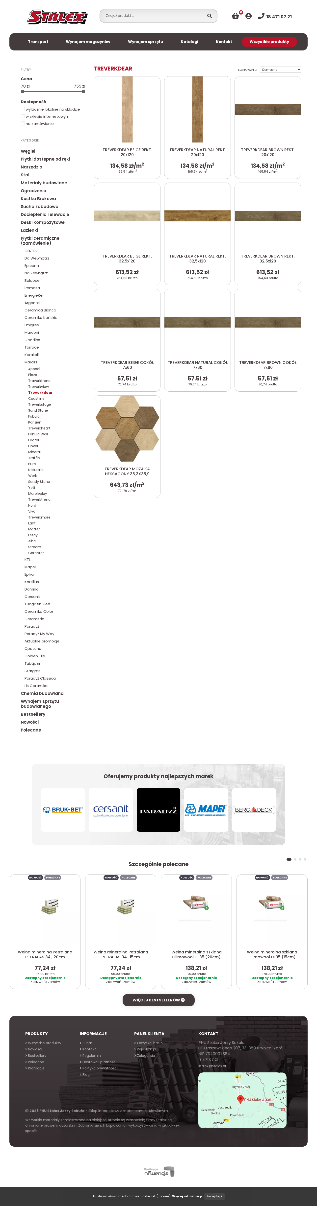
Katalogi (189, 41)
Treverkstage (39, 404)
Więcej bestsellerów (156, 1000)
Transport (38, 41)
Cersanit (32, 596)
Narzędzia (31, 167)
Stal (25, 175)
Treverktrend (39, 499)
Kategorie (30, 140)
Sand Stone (38, 410)
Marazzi (31, 362)
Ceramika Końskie (41, 317)
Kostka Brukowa (38, 199)
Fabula (34, 416)
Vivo (31, 511)
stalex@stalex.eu (212, 1066)
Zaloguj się (145, 1055)
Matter (34, 529)
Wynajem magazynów (88, 41)
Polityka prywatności (99, 1068)
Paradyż (32, 626)
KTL (27, 559)
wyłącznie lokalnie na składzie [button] (52, 109)
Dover (33, 446)
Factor (33, 440)
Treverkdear (40, 392)
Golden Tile (35, 656)
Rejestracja (146, 1049)
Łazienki (29, 230)
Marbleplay (37, 493)
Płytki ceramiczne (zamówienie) (40, 240)
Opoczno (33, 648)
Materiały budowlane (44, 183)
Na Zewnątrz (36, 273)
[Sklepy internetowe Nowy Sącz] (158, 1171)
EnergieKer (34, 295)
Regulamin (91, 1055)
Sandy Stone (39, 481)
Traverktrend (39, 380)
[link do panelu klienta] (248, 16)
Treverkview (38, 386)
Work (32, 475)
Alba (32, 541)
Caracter (36, 552)
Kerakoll (32, 354)
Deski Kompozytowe (43, 222)
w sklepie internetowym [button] (47, 116)
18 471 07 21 (208, 1059)
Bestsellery (33, 714)
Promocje (36, 1068)
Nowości (30, 722)
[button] (289, 859)
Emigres (32, 325)
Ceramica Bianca (40, 310)
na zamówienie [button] (39, 123)
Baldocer (33, 280)
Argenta (32, 302)
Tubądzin (33, 663)
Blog (85, 1074)
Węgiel (28, 151)
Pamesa (32, 287)
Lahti (32, 523)
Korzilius (32, 581)
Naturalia (36, 469)
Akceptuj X (214, 1196)
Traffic (34, 457)
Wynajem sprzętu (145, 41)
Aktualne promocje (42, 641)
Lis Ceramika (36, 685)
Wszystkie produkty (269, 41)
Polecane (31, 730)
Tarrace (32, 347)
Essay (33, 535)
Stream (34, 546)
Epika (29, 574)
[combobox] (153, 16)
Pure (32, 463)
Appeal (34, 368)
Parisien (34, 422)
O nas (87, 1042)
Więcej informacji (187, 1196)
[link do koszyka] (235, 16)
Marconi (32, 332)
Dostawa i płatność (98, 1062)
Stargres (32, 670)
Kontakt (224, 41)
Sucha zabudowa (39, 207)
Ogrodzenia (33, 191)
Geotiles (32, 339)
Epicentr (32, 265)
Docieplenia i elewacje (45, 214)
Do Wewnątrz (37, 258)
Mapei (30, 566)
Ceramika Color (39, 611)
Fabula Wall (38, 434)
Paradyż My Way (39, 633)
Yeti (31, 487)
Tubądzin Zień (37, 604)
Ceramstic (34, 618)
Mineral (34, 451)
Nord (32, 505)
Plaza (32, 374)
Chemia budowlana (42, 693)
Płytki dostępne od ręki (45, 159)
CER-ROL (32, 250)
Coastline (36, 398)
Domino (32, 589)
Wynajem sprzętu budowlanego (40, 703)
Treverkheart (39, 428)
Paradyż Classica (40, 678)
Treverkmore (39, 517)
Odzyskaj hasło (149, 1042)
